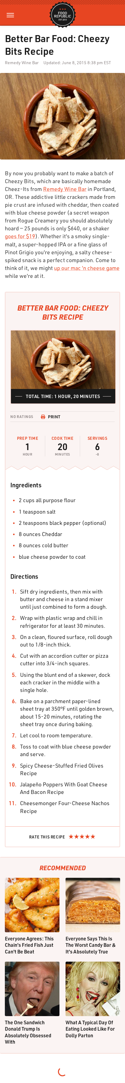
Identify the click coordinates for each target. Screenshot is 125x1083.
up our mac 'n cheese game (87, 268)
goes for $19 (20, 236)
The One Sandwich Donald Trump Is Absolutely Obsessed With (28, 1032)
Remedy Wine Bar (64, 189)
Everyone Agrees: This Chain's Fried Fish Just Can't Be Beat (29, 945)
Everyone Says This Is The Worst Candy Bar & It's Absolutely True (91, 945)
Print (54, 416)
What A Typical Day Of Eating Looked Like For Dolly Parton (90, 1029)
